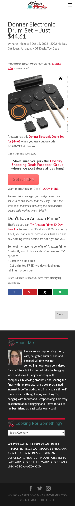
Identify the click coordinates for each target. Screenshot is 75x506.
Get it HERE (23, 180)
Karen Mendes (20, 44)
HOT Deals (39, 48)
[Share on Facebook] (15, 292)
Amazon (26, 48)
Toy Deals (53, 48)
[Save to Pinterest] (30, 292)
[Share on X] (45, 292)
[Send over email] (60, 292)
